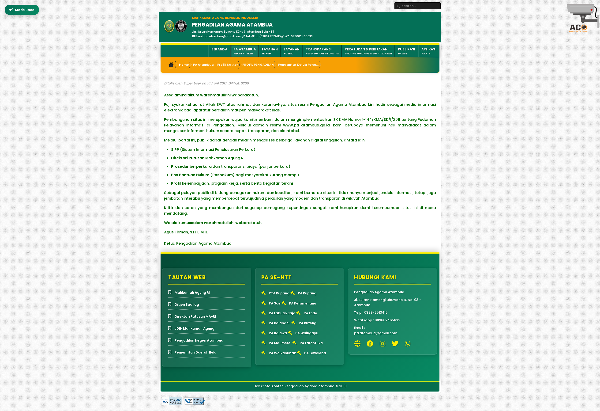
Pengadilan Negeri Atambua (199, 340)
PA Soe (275, 303)
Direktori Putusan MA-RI (195, 316)
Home (184, 64)
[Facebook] (371, 344)
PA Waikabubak (282, 353)
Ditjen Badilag (187, 304)
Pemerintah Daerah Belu (195, 352)
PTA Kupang (279, 293)
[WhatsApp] (409, 344)
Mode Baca (24, 10)
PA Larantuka (311, 343)
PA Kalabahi (279, 323)
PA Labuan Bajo (282, 313)
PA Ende (310, 313)
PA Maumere (279, 343)
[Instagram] (384, 344)
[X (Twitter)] (396, 344)
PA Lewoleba (315, 353)
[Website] (358, 344)
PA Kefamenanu (302, 303)
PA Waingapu (306, 333)
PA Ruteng (307, 323)
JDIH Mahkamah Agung (194, 328)
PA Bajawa (278, 333)
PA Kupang (307, 293)
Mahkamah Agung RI (192, 292)
